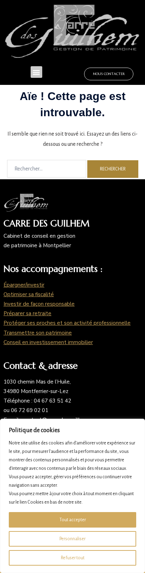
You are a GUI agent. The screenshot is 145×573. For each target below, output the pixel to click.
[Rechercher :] (46, 168)
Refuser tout (72, 557)
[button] (36, 72)
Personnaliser (72, 538)
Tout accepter (72, 519)
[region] (72, 496)
